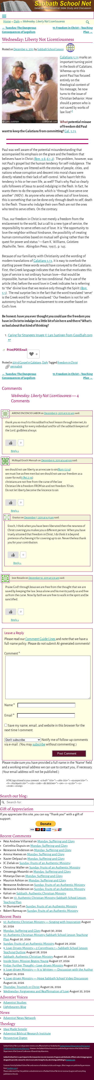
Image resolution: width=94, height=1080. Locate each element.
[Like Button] (31, 354)
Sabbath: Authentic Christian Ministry (41, 893)
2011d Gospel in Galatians (27, 362)
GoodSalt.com (12, 1068)
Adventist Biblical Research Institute (27, 1033)
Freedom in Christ (67, 362)
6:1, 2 (50, 159)
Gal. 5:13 (70, 131)
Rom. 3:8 (40, 159)
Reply (15, 451)
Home (7, 21)
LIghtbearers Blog (14, 1007)
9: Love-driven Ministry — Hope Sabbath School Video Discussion (45, 978)
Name (9, 705)
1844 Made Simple (15, 1029)
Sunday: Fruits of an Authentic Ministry (44, 863)
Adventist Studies (14, 1002)
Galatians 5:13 (69, 57)
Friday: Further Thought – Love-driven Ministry (33, 965)
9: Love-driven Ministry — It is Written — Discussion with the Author (48, 969)
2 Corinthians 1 (45, 948)
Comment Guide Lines (40, 639)
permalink (16, 366)
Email (9, 715)
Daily (17, 21)
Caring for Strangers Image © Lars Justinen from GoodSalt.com (50, 335)
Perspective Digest (15, 1038)
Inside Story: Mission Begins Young (25, 961)
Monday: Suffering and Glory (56, 841)
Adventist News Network (19, 1018)
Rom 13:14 (64, 469)
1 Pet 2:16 (27, 477)
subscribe (39, 744)
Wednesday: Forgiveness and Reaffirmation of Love (36, 991)
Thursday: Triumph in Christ (21, 987)
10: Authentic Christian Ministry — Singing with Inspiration (42, 922)
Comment (12, 653)
